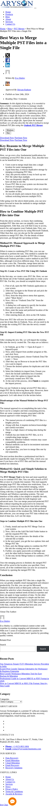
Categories (4, 699)
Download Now (7, 138)
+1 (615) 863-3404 (17, 746)
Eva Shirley (20, 78)
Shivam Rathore (24, 90)
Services (9, 22)
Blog (7, 17)
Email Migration (12, 760)
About (8, 19)
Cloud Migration (12, 763)
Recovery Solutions (13, 768)
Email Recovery (12, 765)
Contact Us (10, 24)
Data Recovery (11, 758)
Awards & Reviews (13, 794)
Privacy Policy (11, 789)
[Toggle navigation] (35, 8)
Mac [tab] (8, 133)
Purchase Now (21, 138)
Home (8, 12)
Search (3, 645)
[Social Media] (6, 721)
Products (9, 14)
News (7, 786)
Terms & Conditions (14, 791)
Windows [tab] (10, 130)
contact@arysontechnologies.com (23, 749)
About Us (9, 779)
